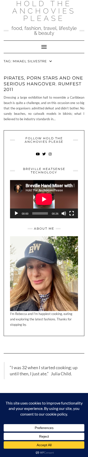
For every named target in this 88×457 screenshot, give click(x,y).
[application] (44, 199)
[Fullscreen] (71, 213)
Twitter (44, 156)
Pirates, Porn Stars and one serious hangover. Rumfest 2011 (43, 83)
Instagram (50, 156)
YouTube (38, 156)
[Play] (16, 213)
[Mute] (63, 213)
